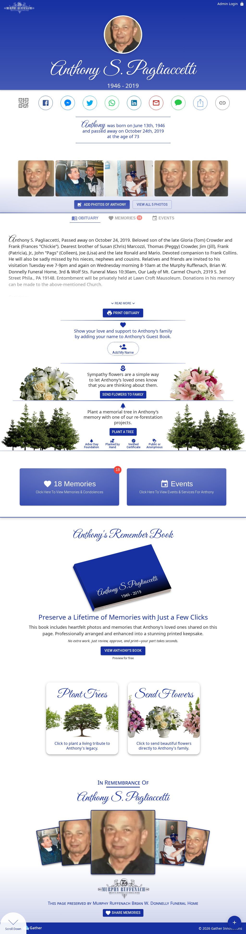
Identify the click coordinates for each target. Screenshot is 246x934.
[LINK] (222, 103)
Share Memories (126, 913)
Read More (123, 303)
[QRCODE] (23, 103)
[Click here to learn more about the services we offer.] (123, 889)
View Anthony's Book (123, 650)
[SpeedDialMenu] (234, 922)
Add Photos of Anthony (105, 204)
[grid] (123, 724)
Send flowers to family (122, 394)
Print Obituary (125, 313)
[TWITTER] (90, 103)
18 (118, 470)
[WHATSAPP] (112, 103)
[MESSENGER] (68, 103)
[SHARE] (200, 103)
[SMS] (178, 103)
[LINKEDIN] (134, 103)
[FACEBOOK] (45, 103)
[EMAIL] (156, 103)
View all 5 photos (152, 204)
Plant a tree (123, 432)
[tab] (85, 218)
